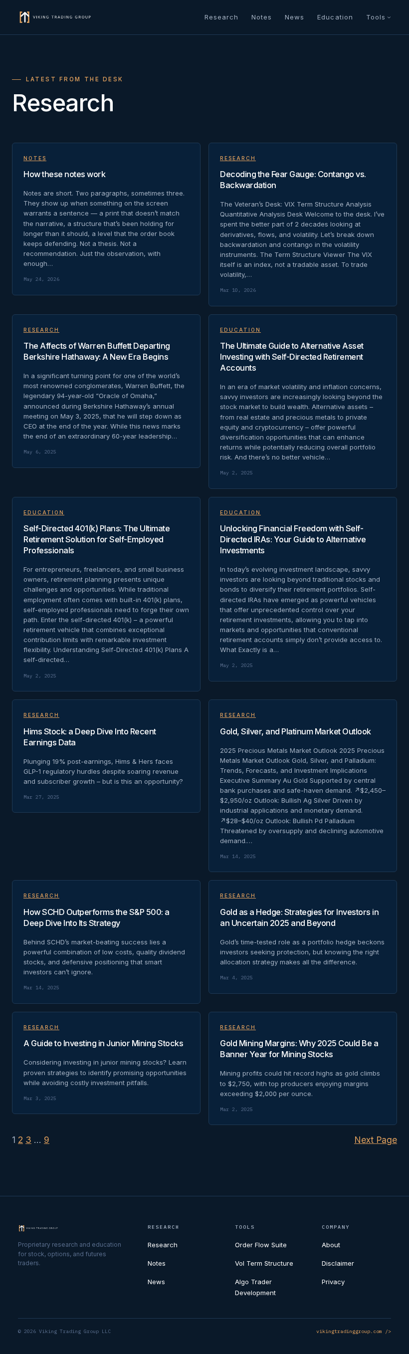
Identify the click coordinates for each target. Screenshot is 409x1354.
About (331, 1245)
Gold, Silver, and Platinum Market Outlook (295, 731)
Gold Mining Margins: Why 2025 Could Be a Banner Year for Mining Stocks (299, 1048)
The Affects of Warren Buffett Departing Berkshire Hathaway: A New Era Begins (96, 351)
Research (238, 158)
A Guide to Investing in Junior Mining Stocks (103, 1043)
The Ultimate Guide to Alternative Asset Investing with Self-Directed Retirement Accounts (292, 357)
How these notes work (64, 174)
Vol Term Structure (264, 1263)
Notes (34, 158)
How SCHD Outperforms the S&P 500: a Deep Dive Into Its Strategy (96, 917)
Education (240, 330)
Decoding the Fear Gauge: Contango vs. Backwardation (293, 179)
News (156, 1282)
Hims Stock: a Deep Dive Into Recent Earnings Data (89, 736)
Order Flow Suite (261, 1245)
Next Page (375, 1139)
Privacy (333, 1282)
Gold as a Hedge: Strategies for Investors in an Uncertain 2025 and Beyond (299, 917)
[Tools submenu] (389, 17)
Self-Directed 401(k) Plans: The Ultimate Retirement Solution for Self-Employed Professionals (96, 539)
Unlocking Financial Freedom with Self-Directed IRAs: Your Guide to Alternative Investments (293, 539)
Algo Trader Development (255, 1287)
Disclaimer (338, 1263)
